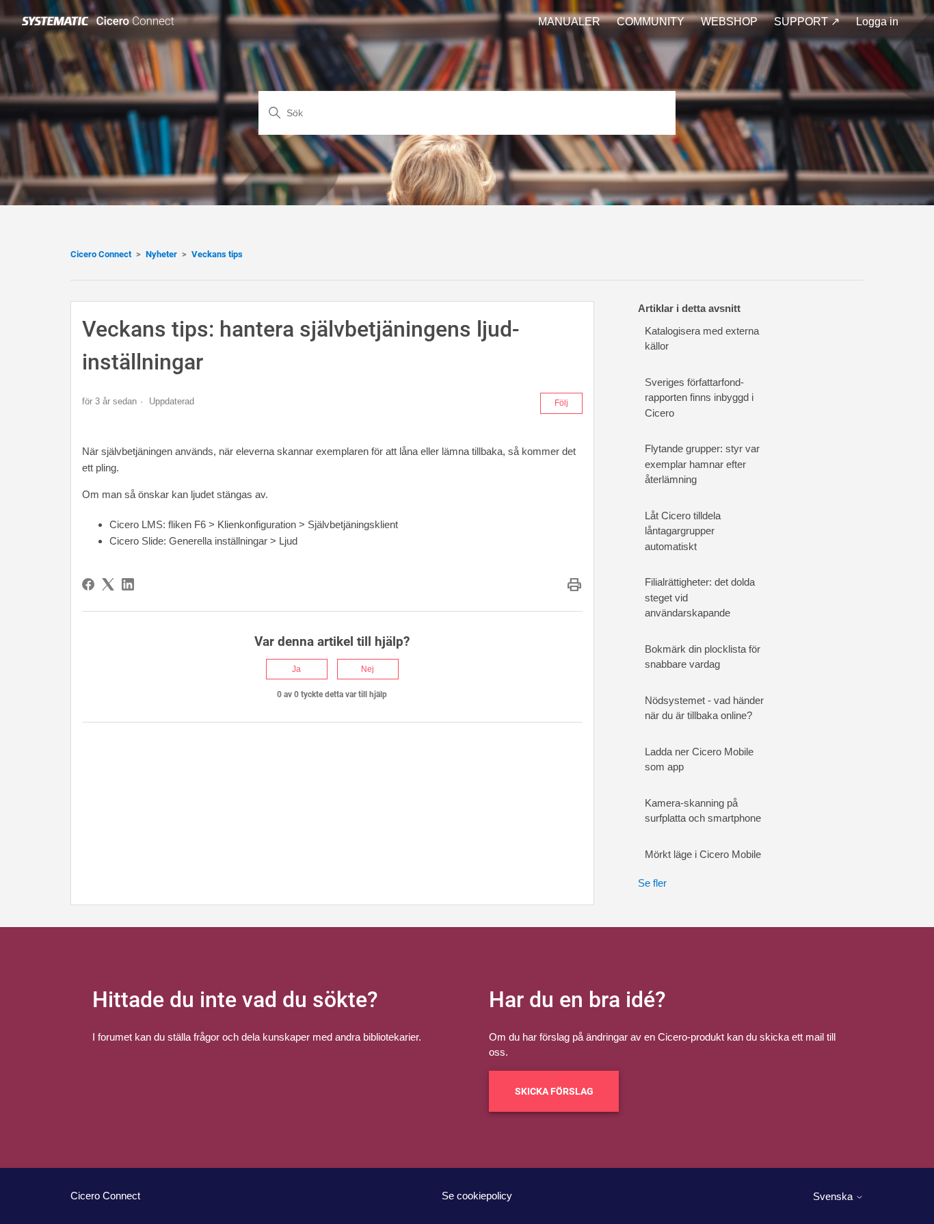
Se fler (652, 883)
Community (650, 21)
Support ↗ (807, 21)
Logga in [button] (877, 21)
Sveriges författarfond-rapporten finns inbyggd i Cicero (699, 397)
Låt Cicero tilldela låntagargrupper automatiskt (683, 531)
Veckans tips (217, 254)
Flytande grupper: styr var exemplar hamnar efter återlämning (702, 464)
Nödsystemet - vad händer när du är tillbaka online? (704, 708)
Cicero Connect (100, 254)
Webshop (729, 21)
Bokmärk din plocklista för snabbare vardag (702, 656)
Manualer (569, 21)
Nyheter (161, 254)
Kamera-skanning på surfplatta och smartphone (703, 810)
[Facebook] (88, 584)
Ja (296, 669)
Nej (367, 669)
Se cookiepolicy (477, 1195)
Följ (561, 403)
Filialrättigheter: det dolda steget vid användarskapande (700, 597)
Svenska (834, 1196)
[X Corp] (108, 584)
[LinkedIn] (128, 584)
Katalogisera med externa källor (702, 338)
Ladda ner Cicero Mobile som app (699, 759)
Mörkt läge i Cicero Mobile (703, 854)
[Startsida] (100, 21)
